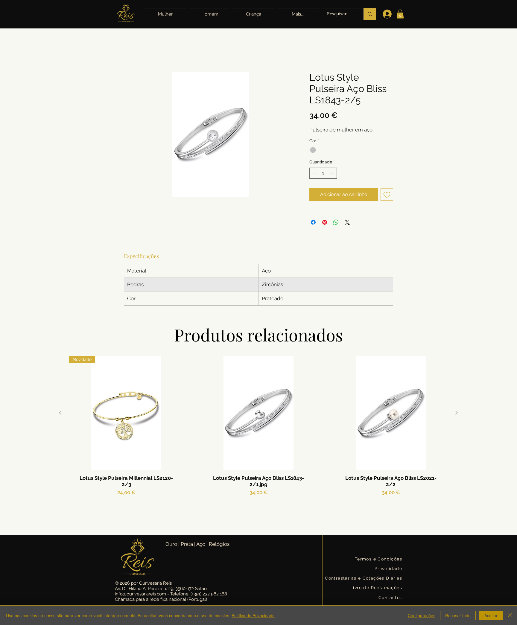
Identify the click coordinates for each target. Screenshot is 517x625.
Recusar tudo (458, 615)
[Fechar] (509, 615)
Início (129, 50)
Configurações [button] (421, 615)
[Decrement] (314, 173)
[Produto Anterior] (60, 412)
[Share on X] (347, 222)
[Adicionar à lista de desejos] (387, 194)
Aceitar (491, 615)
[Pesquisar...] (370, 14)
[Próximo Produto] (456, 412)
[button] (297, 14)
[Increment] (332, 173)
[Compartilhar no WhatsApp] (336, 222)
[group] (258, 438)
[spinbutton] (323, 173)
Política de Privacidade (253, 615)
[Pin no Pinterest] (324, 222)
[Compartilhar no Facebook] (313, 222)
